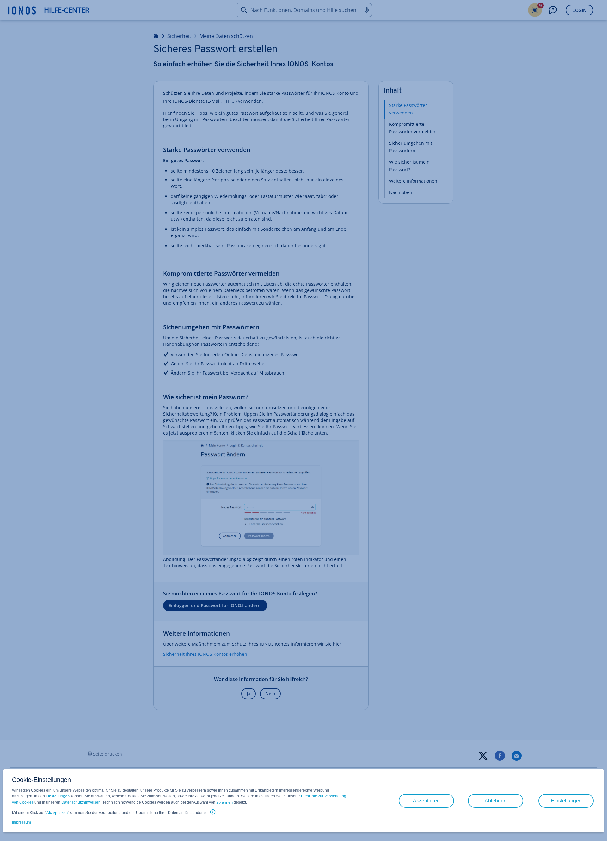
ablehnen (224, 802)
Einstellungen (58, 796)
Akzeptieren (57, 812)
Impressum (21, 822)
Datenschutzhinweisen (81, 802)
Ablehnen (495, 800)
